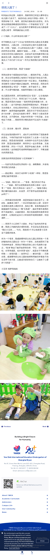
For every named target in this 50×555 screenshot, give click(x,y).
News (4, 512)
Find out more (14, 548)
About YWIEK (7, 495)
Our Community (8, 509)
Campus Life (7, 505)
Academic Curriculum (11, 499)
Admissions (7, 502)
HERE (10, 530)
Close (42, 541)
